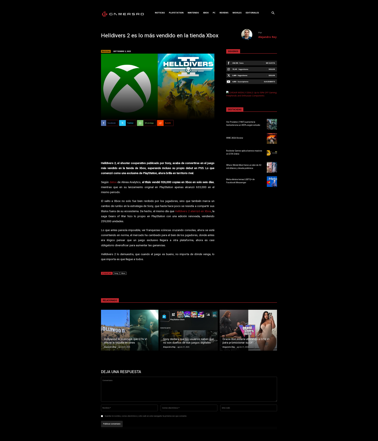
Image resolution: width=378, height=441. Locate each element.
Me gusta (270, 63)
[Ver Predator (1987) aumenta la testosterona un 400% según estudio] (272, 124)
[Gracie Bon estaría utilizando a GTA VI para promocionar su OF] (248, 330)
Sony (116, 273)
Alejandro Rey (267, 37)
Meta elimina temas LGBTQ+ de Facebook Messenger (240, 181)
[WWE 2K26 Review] (272, 138)
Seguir (272, 69)
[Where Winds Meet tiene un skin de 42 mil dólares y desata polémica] (272, 167)
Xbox (123, 273)
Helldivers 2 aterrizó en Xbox (193, 211)
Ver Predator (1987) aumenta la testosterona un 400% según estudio (243, 123)
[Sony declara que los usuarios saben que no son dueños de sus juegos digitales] (189, 330)
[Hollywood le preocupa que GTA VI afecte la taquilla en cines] (129, 330)
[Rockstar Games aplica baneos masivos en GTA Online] (272, 152)
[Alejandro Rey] (249, 34)
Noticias (106, 51)
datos (113, 182)
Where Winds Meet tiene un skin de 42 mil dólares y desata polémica (243, 167)
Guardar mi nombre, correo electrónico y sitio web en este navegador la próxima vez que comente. (146, 416)
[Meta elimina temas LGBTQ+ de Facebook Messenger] (272, 181)
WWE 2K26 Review (234, 138)
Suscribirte (269, 81)
